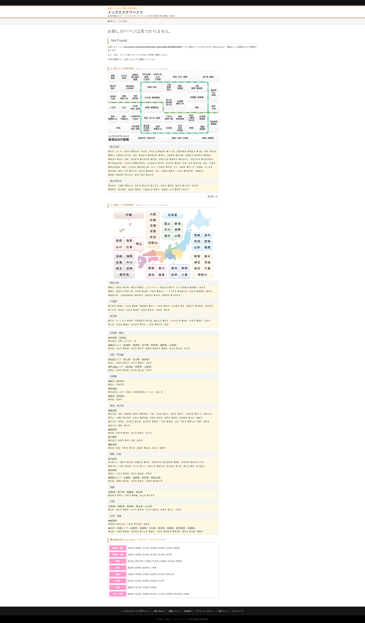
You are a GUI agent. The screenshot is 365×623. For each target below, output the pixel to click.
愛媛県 (130, 492)
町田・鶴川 (181, 189)
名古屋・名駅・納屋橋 (120, 414)
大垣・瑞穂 (136, 448)
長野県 (138, 367)
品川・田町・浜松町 (128, 159)
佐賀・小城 (115, 531)
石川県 (136, 359)
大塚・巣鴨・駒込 (206, 151)
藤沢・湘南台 (116, 291)
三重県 (113, 437)
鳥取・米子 (130, 510)
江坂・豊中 (182, 466)
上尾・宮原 (115, 324)
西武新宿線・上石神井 (145, 163)
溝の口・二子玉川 (167, 291)
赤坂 (150, 175)
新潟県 (129, 367)
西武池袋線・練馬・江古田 (122, 167)
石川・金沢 (130, 363)
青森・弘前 (130, 348)
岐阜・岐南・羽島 (118, 448)
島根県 (130, 506)
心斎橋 (168, 462)
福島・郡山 (168, 348)
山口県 (148, 506)
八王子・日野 (159, 185)
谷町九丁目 (197, 462)
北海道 (122, 337)
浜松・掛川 (145, 433)
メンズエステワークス (180, 619)
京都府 (127, 477)
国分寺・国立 (133, 185)
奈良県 (145, 477)
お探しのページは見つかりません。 (140, 31)
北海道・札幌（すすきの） (122, 341)
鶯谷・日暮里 (116, 155)
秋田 (157, 348)
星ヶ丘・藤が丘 (203, 414)
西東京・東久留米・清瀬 (121, 189)
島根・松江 (145, 510)
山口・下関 (174, 510)
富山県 (127, 359)
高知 (151, 495)
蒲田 (173, 159)
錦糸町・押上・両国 (157, 171)
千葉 (112, 306)
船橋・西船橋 (140, 306)
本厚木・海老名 (144, 295)
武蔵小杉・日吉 (186, 291)
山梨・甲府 (145, 370)
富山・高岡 (115, 363)
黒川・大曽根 (185, 414)
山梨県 (147, 367)
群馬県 (120, 396)
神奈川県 (114, 283)
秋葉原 (153, 155)
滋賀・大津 (130, 481)
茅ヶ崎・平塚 (133, 291)
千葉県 (113, 301)
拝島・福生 (174, 185)
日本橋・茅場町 (184, 155)
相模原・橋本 (204, 291)
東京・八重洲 (167, 155)
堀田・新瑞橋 (179, 418)
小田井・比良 (131, 418)
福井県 (145, 359)
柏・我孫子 (187, 306)
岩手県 (145, 345)
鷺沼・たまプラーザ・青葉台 (153, 287)
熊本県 (161, 528)
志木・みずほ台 (172, 320)
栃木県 (120, 381)
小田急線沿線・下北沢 (120, 163)
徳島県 (112, 492)
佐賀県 (133, 528)
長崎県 (143, 528)
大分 (144, 531)
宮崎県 (170, 528)
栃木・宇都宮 (116, 384)
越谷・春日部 (131, 324)
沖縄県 (190, 528)
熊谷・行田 (203, 320)
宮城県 (127, 345)
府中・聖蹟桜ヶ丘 (164, 189)
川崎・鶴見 (130, 287)
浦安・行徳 (124, 306)
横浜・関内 (115, 287)
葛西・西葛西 (116, 175)
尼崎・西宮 (130, 473)
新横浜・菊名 (197, 287)
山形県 (172, 345)
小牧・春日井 (143, 421)
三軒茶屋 (207, 159)
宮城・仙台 (115, 348)
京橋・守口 (132, 466)
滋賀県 (136, 477)
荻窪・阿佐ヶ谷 (183, 163)
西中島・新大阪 (166, 466)
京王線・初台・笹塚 (204, 163)
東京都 (212, 196)
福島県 (163, 345)
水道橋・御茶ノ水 (118, 171)
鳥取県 (121, 506)
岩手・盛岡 (145, 348)
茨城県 (113, 388)
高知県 (139, 492)
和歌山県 (155, 477)
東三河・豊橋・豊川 (119, 425)
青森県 (136, 345)
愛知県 (113, 410)
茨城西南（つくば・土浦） (149, 392)
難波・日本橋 (181, 462)
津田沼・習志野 (204, 306)
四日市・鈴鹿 (116, 440)
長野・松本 (130, 370)
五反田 (145, 159)
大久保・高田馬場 (176, 151)
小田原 (176, 295)
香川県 (121, 492)
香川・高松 (124, 495)
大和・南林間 (162, 295)
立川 (146, 185)
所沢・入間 (147, 324)
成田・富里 (140, 310)
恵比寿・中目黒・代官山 (144, 151)
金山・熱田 (170, 414)
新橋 (207, 155)
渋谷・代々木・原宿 (119, 151)
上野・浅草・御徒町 (136, 155)
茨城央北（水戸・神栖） (121, 392)
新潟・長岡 (115, 370)
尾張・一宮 (159, 421)
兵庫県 (113, 470)
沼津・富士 (130, 433)
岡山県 (139, 506)
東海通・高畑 (148, 418)
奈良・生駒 (145, 481)
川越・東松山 (154, 320)
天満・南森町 (135, 462)
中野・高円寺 (166, 163)
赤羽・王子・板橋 (176, 167)
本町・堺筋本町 (153, 462)
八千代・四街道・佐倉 (120, 310)
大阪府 (113, 459)
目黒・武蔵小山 (160, 159)
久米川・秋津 (190, 185)
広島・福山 (115, 510)
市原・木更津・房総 (159, 310)
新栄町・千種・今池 (151, 414)
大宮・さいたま (117, 320)
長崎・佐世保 (131, 531)
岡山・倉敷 (160, 510)
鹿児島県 (180, 528)
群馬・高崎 (115, 399)
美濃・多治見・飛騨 (155, 448)
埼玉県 (113, 316)
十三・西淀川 (148, 466)
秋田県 (154, 345)
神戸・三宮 (115, 473)
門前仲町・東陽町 (193, 171)
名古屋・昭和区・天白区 (121, 421)
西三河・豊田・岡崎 (198, 421)
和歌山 (158, 481)
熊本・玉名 (156, 531)
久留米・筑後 (142, 524)
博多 (112, 524)
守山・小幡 (115, 418)
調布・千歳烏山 (144, 189)
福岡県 (113, 520)
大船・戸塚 (149, 291)
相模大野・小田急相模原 (121, 295)
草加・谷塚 (188, 320)
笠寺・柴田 (164, 418)
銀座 (112, 159)
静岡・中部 (115, 433)
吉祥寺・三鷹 (116, 185)
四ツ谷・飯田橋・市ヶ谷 (199, 167)
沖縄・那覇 (196, 531)
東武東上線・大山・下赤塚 (151, 167)
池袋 (191, 151)
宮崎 (167, 531)
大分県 (152, 528)
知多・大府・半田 (176, 421)
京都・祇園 (115, 481)
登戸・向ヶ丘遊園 (178, 287)
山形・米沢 (183, 348)
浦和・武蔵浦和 (136, 320)
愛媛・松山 (139, 495)
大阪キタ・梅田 (117, 462)
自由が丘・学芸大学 (189, 159)
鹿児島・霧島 (180, 531)
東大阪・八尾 (116, 466)
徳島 (112, 495)
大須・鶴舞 (195, 418)
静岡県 (113, 429)
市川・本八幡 (171, 306)
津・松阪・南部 (134, 440)
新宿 (162, 151)
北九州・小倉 (125, 524)
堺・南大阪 (197, 466)
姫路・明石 (145, 473)
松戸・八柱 (156, 306)
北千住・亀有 (137, 171)
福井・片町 (145, 363)
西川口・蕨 (162, 324)
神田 (198, 155)
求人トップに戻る (118, 21)
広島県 (112, 506)
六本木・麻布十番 (135, 175)
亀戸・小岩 (176, 171)
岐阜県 (113, 444)
